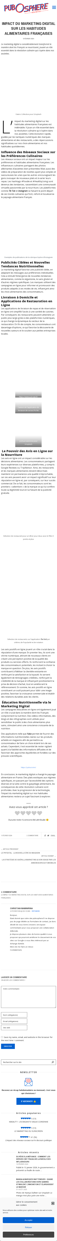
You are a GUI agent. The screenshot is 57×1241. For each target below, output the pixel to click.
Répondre (36, 911)
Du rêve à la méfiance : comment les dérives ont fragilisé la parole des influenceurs (33, 1159)
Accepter (28, 1220)
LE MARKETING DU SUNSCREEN (28, 1131)
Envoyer (8, 1046)
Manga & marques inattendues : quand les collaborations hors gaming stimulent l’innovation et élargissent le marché (35, 1183)
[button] (53, 1203)
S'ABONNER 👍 (28, 1101)
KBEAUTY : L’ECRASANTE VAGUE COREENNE (28, 1121)
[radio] (17, 813)
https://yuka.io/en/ (28, 767)
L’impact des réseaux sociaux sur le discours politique (28, 1140)
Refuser (28, 1227)
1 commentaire (32, 835)
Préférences (28, 1234)
